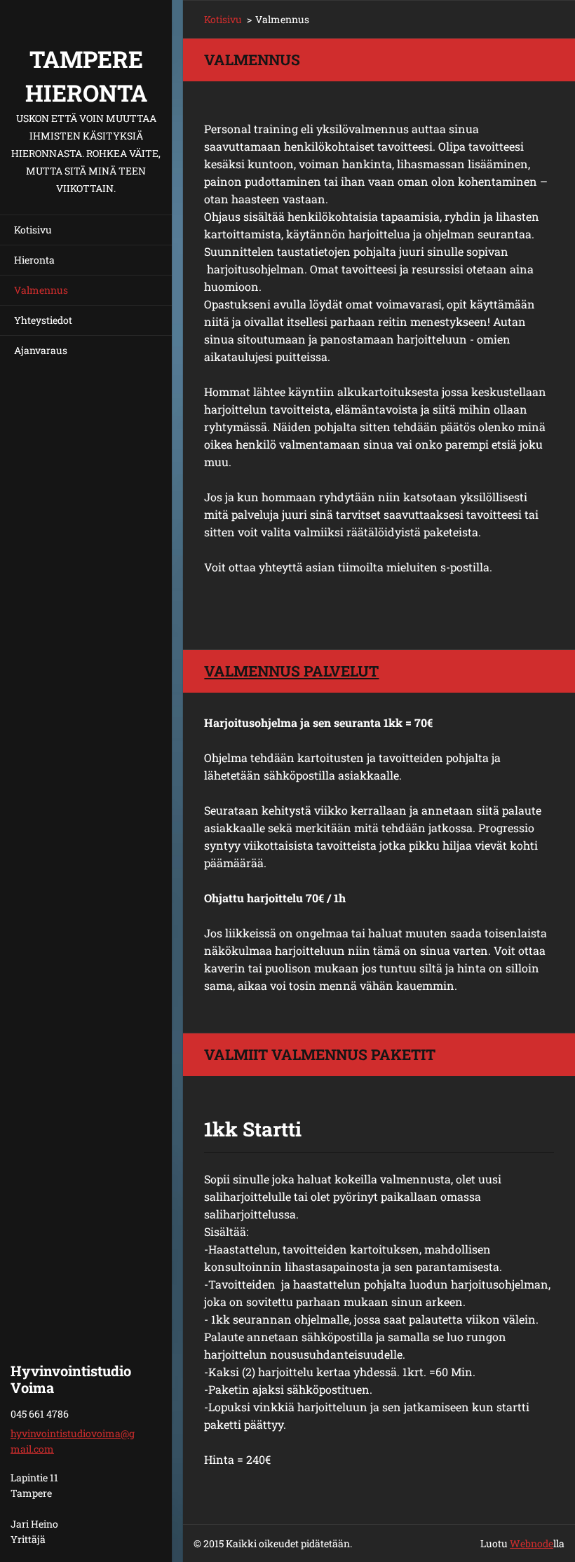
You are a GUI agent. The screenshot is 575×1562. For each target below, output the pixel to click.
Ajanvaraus (40, 350)
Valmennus (41, 290)
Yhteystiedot (43, 320)
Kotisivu (33, 229)
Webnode (531, 1543)
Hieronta (34, 259)
